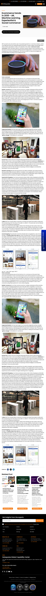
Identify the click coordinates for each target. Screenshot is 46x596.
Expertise (32, 526)
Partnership (18, 529)
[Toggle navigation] (44, 4)
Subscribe (39, 520)
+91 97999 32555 (5, 567)
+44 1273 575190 (5, 543)
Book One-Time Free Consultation (11, 32)
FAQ (3, 531)
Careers (18, 526)
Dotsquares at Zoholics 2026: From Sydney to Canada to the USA (8, 491)
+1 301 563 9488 (31, 1)
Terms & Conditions (24, 577)
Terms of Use (11, 577)
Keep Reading (7, 508)
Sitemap (18, 531)
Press (4, 529)
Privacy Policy (36, 524)
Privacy (17, 577)
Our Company (6, 526)
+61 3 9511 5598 (23, 1)
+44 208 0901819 (14, 1)
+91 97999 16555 (5, 550)
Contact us (40, 3)
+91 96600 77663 (40, 1)
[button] (35, 4)
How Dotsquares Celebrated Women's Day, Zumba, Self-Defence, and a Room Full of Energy (37, 491)
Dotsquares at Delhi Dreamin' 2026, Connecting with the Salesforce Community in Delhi (23, 490)
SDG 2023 (32, 531)
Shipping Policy (33, 577)
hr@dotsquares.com (6, 568)
